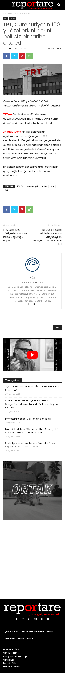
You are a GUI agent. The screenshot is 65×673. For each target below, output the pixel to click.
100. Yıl (20, 186)
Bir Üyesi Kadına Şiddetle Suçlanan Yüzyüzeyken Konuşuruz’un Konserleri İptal (47, 237)
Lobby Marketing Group (15, 656)
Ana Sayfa (8, 13)
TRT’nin (7, 114)
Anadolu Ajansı (12, 131)
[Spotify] (35, 619)
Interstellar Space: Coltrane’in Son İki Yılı (28, 418)
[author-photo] (32, 272)
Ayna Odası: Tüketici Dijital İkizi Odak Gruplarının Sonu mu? (32, 388)
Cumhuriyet (32, 186)
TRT (6, 190)
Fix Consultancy (11, 666)
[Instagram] (30, 304)
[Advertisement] (32, 560)
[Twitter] (14, 56)
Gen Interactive (11, 652)
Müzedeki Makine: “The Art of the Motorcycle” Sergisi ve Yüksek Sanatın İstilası (31, 430)
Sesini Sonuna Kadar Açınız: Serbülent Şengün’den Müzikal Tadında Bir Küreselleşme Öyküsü (31, 404)
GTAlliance (8, 659)
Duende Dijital (10, 663)
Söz (19, 13)
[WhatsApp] (29, 56)
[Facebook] (6, 56)
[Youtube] (48, 619)
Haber (27, 13)
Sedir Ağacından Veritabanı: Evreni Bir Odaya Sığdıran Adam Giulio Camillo (30, 444)
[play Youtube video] (32, 354)
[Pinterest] (22, 56)
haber (44, 186)
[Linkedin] (29, 619)
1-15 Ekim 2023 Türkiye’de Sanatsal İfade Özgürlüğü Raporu (15, 235)
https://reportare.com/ (32, 282)
